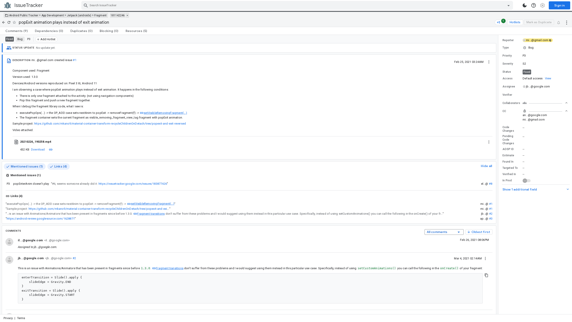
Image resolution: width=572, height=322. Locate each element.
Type (506, 47)
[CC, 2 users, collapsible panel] (545, 111)
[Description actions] (488, 61)
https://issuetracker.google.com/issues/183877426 (133, 183)
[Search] (85, 5)
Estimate (508, 155)
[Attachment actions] (488, 141)
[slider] (499, 174)
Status (507, 71)
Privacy (8, 318)
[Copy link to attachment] (51, 149)
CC (504, 111)
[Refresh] (9, 22)
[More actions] (566, 22)
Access (508, 78)
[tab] (16, 31)
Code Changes (508, 129)
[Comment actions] (485, 258)
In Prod (507, 180)
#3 (490, 218)
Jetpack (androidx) (79, 15)
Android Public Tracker (23, 15)
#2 (490, 213)
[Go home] (3, 22)
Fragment (100, 15)
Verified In (509, 174)
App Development (53, 15)
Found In (508, 161)
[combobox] (298, 5)
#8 (490, 183)
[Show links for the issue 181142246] (127, 15)
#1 (74, 60)
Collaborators (511, 103)
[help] (533, 5)
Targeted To (510, 167)
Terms (21, 318)
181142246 (118, 15)
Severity (508, 63)
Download (38, 149)
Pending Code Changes (508, 140)
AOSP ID (508, 149)
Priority (507, 55)
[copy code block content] (486, 275)
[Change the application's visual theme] (524, 5)
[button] (535, 47)
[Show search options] (508, 5)
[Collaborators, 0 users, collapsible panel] (545, 103)
